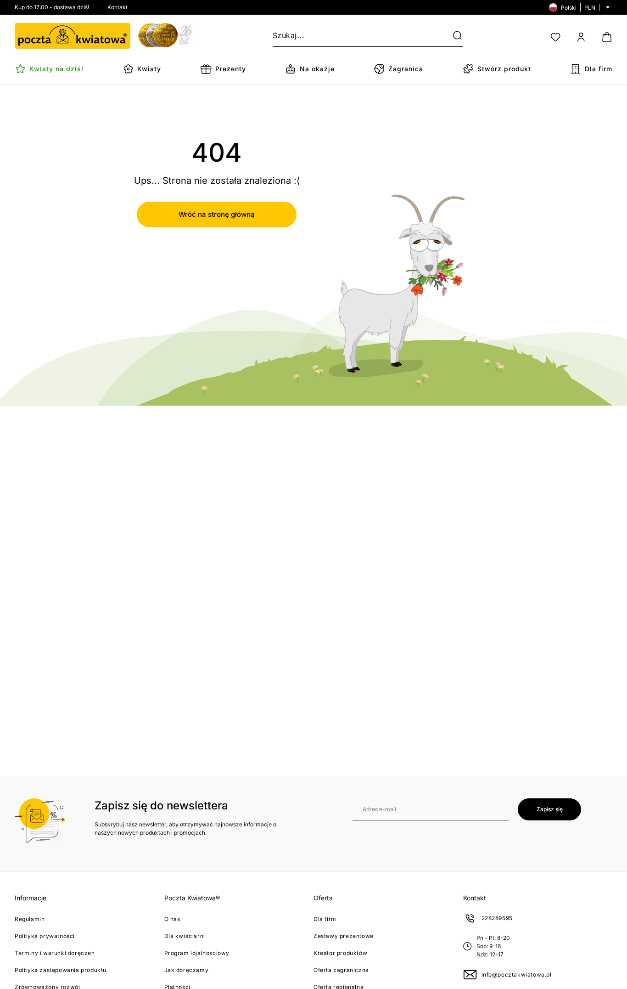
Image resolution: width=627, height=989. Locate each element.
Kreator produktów (340, 952)
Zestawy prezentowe (344, 935)
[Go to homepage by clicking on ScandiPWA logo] (72, 36)
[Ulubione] (555, 37)
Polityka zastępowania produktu (60, 969)
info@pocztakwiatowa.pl (516, 974)
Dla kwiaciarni (184, 935)
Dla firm (325, 919)
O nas (172, 919)
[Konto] (581, 37)
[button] (452, 36)
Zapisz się (550, 809)
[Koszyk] (607, 37)
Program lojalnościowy (197, 952)
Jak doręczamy (186, 969)
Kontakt (117, 7)
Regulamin (30, 919)
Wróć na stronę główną (217, 214)
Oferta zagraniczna (341, 969)
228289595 (497, 918)
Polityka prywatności (45, 935)
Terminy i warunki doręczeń (55, 952)
